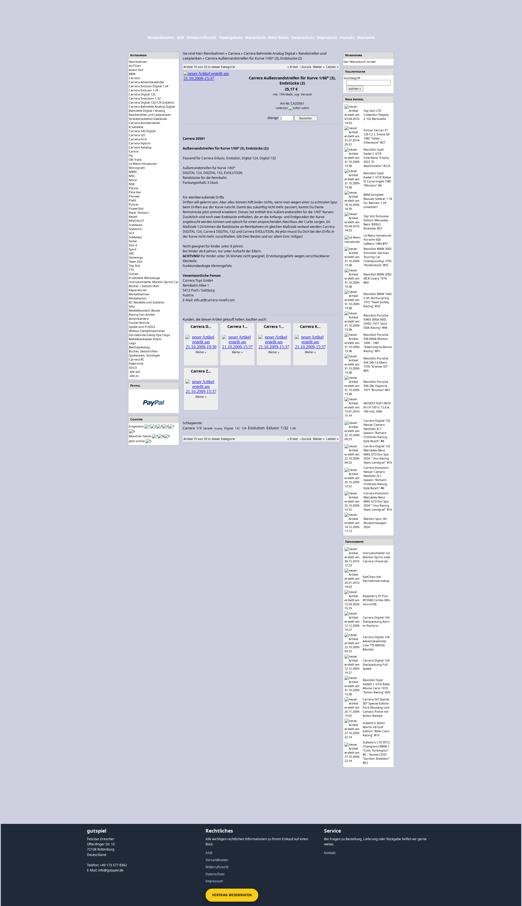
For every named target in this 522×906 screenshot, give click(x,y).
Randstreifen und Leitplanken (150, 115)
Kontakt (347, 37)
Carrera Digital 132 (142, 94)
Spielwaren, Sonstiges (144, 355)
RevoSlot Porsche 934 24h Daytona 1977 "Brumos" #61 (376, 386)
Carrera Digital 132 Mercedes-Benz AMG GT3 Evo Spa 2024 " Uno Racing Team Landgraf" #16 (377, 454)
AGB (180, 37)
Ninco (133, 180)
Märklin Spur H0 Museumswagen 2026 (375, 523)
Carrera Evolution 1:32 (145, 98)
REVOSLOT (136, 221)
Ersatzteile (136, 127)
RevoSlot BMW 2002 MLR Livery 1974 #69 (377, 278)
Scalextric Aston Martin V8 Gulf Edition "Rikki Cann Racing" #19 (376, 729)
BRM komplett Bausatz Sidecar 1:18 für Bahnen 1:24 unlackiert (377, 201)
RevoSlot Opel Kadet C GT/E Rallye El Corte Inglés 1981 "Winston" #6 (377, 179)
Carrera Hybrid (139, 143)
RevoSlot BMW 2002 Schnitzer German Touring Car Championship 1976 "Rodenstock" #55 (377, 257)
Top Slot (134, 265)
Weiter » (319, 67)
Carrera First (138, 139)
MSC (132, 176)
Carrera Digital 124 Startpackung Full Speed (376, 664)
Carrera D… (201, 326)
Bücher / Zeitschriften (144, 286)
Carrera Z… (201, 371)
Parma (133, 188)
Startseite (366, 37)
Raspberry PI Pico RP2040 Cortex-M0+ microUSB (376, 600)
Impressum (327, 37)
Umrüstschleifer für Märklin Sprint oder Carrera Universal (377, 557)
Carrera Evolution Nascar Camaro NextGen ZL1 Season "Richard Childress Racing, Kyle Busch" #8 (376, 478)
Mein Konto (278, 37)
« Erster (292, 67)
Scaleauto (135, 225)
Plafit (132, 200)
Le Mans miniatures (143, 164)
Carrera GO (137, 135)
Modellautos (138, 298)
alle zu (134, 376)
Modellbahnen (139, 294)
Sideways (135, 237)
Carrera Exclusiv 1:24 (143, 90)
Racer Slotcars (139, 212)
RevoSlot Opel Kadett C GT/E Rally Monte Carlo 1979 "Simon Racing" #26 (376, 686)
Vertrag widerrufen (232, 895)
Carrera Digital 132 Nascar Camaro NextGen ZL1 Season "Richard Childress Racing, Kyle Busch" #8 (376, 430)
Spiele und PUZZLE (142, 327)
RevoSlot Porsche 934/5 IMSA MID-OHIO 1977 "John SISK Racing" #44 (375, 321)
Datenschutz (302, 37)
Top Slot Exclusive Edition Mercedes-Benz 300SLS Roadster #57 (376, 222)
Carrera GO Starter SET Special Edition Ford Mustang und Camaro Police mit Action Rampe (376, 707)
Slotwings (136, 257)
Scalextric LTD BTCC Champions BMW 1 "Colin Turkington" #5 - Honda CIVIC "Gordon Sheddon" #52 (376, 752)
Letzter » (332, 67)
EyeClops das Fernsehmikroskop (376, 579)
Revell (133, 217)
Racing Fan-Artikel (142, 314)
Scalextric (135, 229)
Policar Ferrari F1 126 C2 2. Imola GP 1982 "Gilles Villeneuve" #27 (376, 136)
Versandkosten (160, 37)
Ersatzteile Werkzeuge (144, 278)
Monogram (137, 168)
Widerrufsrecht (217, 867)
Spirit (132, 249)
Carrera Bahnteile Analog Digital (152, 106)
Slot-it (133, 245)
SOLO (133, 367)
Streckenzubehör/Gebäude (148, 119)
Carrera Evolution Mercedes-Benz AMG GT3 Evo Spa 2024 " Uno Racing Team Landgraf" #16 (377, 501)
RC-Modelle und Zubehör (147, 302)
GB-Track (135, 159)
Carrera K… (310, 326)
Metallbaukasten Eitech (145, 339)
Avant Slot (136, 70)
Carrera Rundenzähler (144, 123)
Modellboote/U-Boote (144, 310)
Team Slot (135, 261)
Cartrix (134, 151)
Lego (132, 343)
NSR (132, 184)
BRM (132, 74)
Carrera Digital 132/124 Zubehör (152, 102)
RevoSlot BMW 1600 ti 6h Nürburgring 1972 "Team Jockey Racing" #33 (377, 300)
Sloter (133, 241)
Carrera (134, 78)
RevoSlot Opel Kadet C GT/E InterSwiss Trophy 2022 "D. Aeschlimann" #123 (376, 157)
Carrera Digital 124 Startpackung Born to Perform (376, 621)
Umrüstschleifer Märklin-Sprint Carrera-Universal (164, 282)
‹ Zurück (305, 67)
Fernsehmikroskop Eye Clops (149, 335)
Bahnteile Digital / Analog (147, 110)
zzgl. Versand (303, 94)
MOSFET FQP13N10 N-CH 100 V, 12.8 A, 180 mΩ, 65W (377, 407)
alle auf (135, 372)
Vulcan (133, 274)
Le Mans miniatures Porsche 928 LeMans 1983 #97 (377, 239)
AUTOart (135, 66)
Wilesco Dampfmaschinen (147, 331)
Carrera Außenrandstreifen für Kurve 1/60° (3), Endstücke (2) (253, 58)
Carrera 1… (237, 326)
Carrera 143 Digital (142, 131)
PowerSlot (136, 208)
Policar (134, 204)
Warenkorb (255, 37)
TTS (131, 270)
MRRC (133, 172)
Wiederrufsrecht (201, 37)
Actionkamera (138, 319)
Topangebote (231, 37)
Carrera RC (136, 359)
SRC (131, 253)
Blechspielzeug (139, 347)
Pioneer (134, 196)
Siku (132, 306)
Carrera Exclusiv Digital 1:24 (148, 86)
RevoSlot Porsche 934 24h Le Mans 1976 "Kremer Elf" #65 (375, 364)
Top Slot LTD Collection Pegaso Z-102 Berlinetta (376, 114)
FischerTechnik (139, 323)
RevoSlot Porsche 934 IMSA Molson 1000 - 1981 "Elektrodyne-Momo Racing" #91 (377, 343)
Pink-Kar (135, 192)
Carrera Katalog (140, 147)
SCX (131, 233)
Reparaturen (138, 290)
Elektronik (136, 363)
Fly (131, 155)
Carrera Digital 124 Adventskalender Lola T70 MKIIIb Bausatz (376, 643)
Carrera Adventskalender (146, 82)
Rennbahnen (138, 62)
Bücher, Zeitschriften (143, 351)
